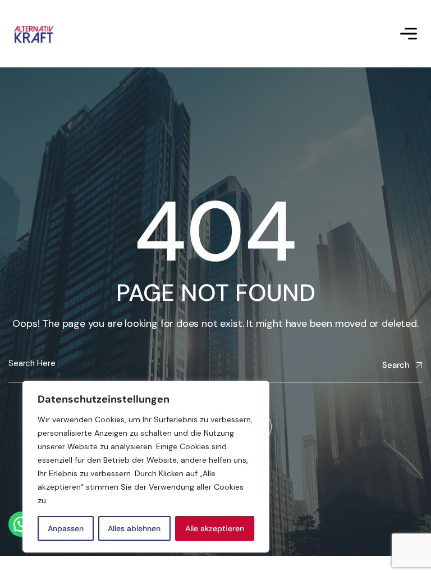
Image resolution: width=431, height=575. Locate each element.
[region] (145, 467)
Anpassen (66, 528)
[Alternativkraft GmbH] (33, 34)
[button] (21, 524)
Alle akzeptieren (214, 528)
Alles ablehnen (134, 528)
